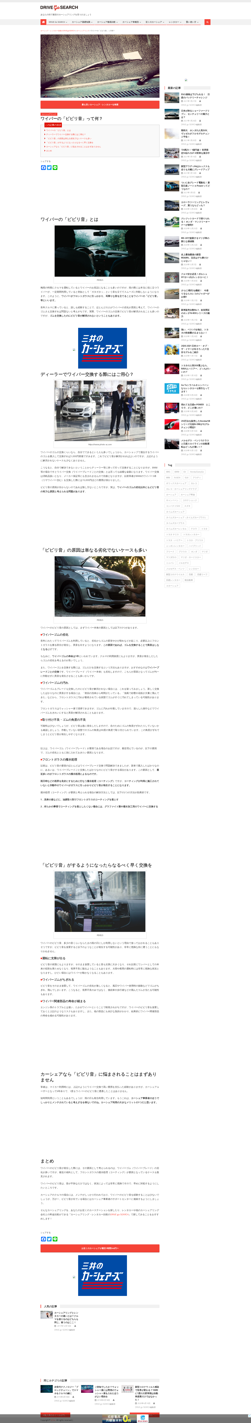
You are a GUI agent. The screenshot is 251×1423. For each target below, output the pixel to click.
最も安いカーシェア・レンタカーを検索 (100, 104)
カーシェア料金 (188, 494)
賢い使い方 (191, 21)
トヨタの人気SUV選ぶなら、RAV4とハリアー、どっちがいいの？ (195, 368)
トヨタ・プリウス (195, 540)
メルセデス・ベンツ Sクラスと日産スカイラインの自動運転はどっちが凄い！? (195, 444)
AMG (168, 471)
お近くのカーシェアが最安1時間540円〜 (100, 1248)
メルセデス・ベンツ (175, 568)
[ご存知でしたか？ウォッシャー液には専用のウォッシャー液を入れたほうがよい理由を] (87, 1389)
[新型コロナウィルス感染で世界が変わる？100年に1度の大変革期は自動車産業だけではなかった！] (127, 1389)
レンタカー (174, 21)
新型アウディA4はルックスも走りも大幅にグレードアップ (195, 168)
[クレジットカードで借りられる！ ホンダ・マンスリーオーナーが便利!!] (172, 222)
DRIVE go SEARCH (57, 21)
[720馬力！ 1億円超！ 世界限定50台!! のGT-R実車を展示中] (172, 153)
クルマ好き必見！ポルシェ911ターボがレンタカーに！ (195, 275)
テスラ (194, 528)
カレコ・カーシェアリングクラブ (181, 488)
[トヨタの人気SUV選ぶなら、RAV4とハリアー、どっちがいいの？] (172, 369)
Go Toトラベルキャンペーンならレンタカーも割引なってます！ (195, 388)
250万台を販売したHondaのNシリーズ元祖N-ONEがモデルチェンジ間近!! (195, 424)
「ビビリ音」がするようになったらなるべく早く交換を (69, 142)
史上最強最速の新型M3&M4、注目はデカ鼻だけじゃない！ (194, 258)
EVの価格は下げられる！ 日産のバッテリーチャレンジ (195, 96)
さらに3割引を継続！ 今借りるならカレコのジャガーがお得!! (195, 293)
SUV (186, 477)
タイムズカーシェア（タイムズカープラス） (186, 517)
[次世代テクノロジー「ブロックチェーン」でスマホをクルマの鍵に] (47, 1389)
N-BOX (177, 477)
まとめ (49, 150)
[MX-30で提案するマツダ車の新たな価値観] (172, 241)
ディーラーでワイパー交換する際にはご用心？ (66, 134)
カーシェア (171, 494)
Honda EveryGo (197, 471)
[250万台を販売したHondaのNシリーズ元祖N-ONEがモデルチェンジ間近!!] (172, 424)
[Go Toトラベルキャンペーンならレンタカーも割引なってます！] (172, 388)
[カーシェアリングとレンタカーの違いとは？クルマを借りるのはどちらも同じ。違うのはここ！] (47, 1314)
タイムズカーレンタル (176, 528)
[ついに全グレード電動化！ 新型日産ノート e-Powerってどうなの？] (172, 186)
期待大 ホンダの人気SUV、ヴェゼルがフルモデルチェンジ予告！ (195, 133)
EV (185, 471)
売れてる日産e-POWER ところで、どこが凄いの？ (195, 406)
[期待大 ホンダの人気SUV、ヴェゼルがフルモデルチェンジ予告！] (172, 134)
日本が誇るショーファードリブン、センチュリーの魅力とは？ (195, 114)
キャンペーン (172, 500)
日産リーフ (202, 574)
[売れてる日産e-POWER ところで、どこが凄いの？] (172, 408)
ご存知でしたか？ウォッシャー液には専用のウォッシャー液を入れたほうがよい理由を (107, 1391)
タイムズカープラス (175, 523)
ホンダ (194, 551)
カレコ (194, 483)
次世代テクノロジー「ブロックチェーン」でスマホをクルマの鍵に (66, 1390)
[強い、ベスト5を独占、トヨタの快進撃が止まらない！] (172, 333)
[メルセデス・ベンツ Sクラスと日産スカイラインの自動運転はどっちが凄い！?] (172, 444)
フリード (170, 551)
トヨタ (204, 528)
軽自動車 (189, 580)
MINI (168, 477)
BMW (177, 471)
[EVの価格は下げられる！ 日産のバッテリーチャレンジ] (172, 97)
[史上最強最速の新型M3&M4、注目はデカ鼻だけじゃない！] (172, 258)
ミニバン (170, 562)
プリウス (183, 551)
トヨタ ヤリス (172, 534)
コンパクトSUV (173, 505)
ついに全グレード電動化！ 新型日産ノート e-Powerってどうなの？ (195, 186)
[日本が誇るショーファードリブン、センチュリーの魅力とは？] (172, 114)
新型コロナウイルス (175, 574)
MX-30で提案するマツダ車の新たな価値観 (195, 239)
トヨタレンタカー (191, 534)
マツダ (205, 551)
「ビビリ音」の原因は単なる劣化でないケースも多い (69, 138)
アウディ (197, 477)
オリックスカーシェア (176, 483)
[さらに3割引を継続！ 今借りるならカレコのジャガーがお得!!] (172, 294)
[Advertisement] (100, 193)
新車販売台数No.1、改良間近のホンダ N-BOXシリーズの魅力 (195, 313)
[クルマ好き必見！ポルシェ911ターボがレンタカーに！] (172, 277)
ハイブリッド (195, 545)
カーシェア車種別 (130, 21)
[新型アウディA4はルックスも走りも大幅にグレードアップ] (172, 169)
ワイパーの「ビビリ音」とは (58, 130)
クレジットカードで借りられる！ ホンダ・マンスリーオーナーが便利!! (195, 222)
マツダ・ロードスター (191, 557)
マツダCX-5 (171, 557)
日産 (191, 574)
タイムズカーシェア (175, 511)
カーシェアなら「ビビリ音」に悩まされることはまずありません (73, 146)
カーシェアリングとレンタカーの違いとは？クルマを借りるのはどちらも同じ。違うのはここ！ (66, 1317)
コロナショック (190, 500)
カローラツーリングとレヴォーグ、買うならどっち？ (195, 203)
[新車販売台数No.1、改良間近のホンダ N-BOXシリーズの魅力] (172, 313)
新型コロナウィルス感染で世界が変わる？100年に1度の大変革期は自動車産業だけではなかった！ (147, 1393)
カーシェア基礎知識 (81, 21)
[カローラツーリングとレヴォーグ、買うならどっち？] (172, 205)
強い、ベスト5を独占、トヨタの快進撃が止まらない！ (194, 331)
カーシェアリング (49, 114)
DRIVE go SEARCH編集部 (64, 1329)
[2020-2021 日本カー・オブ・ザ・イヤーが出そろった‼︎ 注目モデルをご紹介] (172, 349)
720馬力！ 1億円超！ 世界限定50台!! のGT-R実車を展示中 (195, 151)
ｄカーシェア (172, 585)
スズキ (187, 505)
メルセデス (184, 562)
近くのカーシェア (154, 21)
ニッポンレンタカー (175, 545)
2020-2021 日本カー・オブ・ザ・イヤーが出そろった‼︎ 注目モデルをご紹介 (195, 349)
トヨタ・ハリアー (174, 540)
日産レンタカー (173, 580)
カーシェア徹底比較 (106, 21)
